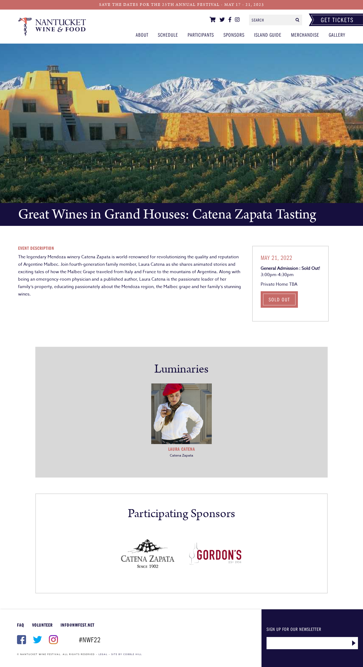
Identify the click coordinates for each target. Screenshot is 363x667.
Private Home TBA (279, 284)
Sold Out (279, 299)
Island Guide (267, 34)
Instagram (53, 639)
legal (103, 654)
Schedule (168, 34)
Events (52, 26)
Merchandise (305, 34)
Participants (201, 34)
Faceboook (21, 639)
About (142, 34)
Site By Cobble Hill (126, 654)
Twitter (37, 639)
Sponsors (233, 34)
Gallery (337, 34)
